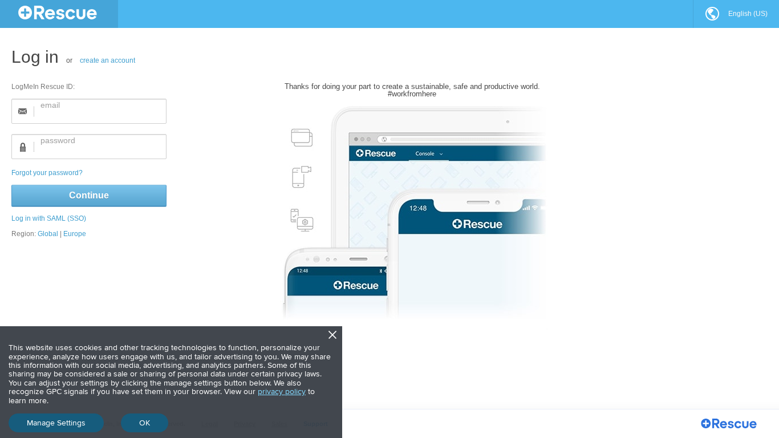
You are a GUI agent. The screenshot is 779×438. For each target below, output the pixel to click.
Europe (74, 234)
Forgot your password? (47, 173)
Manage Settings (56, 423)
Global (48, 234)
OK (144, 423)
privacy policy (282, 391)
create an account (107, 60)
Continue (89, 195)
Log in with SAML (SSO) (48, 218)
